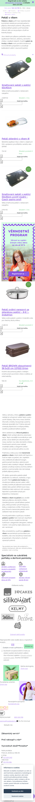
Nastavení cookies (17, 796)
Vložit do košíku (22, 101)
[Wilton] (7, 617)
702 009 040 (7, 757)
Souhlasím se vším (17, 791)
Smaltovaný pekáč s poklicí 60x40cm (16, 86)
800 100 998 (18, 717)
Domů (4, 11)
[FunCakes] (17, 625)
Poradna (23, 746)
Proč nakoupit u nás (10, 739)
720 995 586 (7, 762)
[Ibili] (7, 591)
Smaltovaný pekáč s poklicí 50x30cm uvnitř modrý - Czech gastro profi (16, 197)
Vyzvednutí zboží (9, 746)
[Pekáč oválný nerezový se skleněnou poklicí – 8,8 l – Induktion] (17, 294)
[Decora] (25, 617)
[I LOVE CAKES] (23, 591)
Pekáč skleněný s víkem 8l (15, 138)
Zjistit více (24, 668)
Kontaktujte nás (13, 704)
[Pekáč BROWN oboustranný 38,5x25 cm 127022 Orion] (17, 350)
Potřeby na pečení (24, 11)
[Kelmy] (17, 608)
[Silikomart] (17, 600)
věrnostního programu (13, 3)
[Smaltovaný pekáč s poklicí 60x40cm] (17, 69)
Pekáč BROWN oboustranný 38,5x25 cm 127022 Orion (16, 367)
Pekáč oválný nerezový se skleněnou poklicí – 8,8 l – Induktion (15, 312)
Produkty (13, 11)
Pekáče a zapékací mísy (14, 12)
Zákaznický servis (9, 733)
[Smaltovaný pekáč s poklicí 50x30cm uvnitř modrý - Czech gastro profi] (17, 178)
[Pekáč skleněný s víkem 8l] (17, 123)
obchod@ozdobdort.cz (8, 721)
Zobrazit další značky (17, 634)
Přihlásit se (28, 646)
